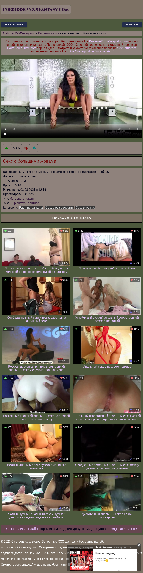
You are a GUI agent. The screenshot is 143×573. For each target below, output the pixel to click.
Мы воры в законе (22, 198)
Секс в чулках (85, 207)
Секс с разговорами (59, 207)
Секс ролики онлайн (22, 529)
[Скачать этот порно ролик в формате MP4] (34, 148)
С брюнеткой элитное (24, 203)
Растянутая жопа (31, 207)
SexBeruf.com (126, 48)
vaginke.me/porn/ (124, 529)
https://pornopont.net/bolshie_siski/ (90, 51)
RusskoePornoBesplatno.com (108, 41)
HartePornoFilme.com (21, 48)
